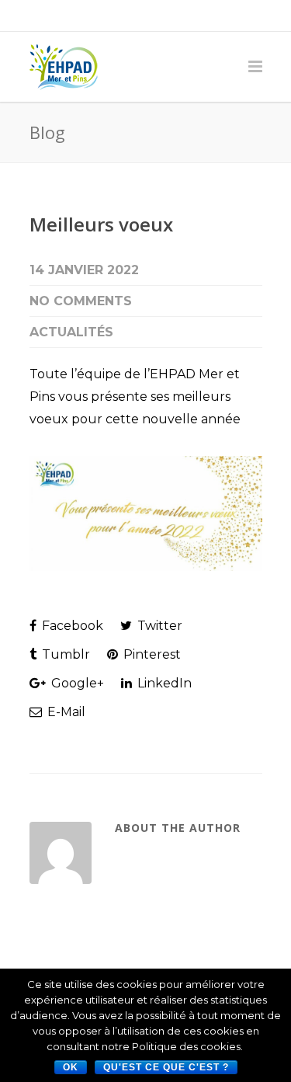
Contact (115, 16)
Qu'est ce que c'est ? (166, 1067)
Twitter (158, 625)
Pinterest (150, 654)
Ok (70, 1067)
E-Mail (64, 712)
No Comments (80, 301)
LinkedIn (163, 683)
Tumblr (64, 654)
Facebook (71, 625)
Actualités (71, 332)
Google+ (76, 683)
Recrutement (184, 16)
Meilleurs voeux (101, 224)
